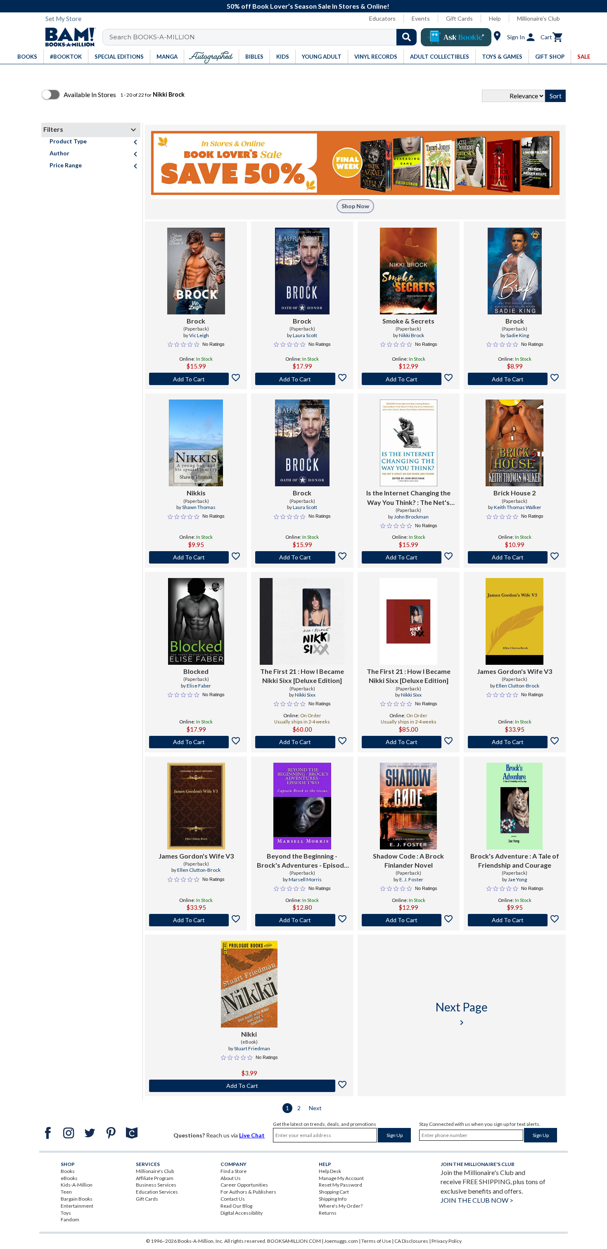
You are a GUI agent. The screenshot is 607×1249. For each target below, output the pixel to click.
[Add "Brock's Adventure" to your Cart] (515, 920)
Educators (382, 18)
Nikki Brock (411, 335)
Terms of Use (376, 1241)
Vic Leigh (199, 335)
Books (68, 1171)
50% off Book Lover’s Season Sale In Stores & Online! (308, 6)
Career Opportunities (244, 1185)
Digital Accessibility (242, 1213)
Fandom (70, 1219)
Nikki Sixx (305, 695)
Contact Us (233, 1199)
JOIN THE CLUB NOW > (477, 1200)
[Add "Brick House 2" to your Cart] (515, 557)
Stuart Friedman (252, 1048)
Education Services (157, 1192)
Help (495, 18)
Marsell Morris (305, 879)
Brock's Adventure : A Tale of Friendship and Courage (514, 860)
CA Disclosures (411, 1241)
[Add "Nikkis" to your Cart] (196, 557)
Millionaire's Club (538, 18)
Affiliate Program (154, 1178)
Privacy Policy (447, 1241)
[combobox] (265, 37)
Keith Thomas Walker (517, 507)
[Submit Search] (406, 37)
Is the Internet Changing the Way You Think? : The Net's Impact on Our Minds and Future (408, 498)
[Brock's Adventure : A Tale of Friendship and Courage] (514, 806)
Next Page (462, 1014)
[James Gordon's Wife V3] (514, 621)
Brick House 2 (514, 493)
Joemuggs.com (341, 1241)
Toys (66, 1213)
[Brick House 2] (514, 442)
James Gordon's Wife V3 (514, 671)
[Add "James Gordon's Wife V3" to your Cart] (515, 742)
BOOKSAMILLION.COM (294, 1241)
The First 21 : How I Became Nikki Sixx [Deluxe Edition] (302, 675)
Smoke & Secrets (408, 321)
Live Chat (252, 1135)
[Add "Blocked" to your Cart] (196, 742)
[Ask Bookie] (456, 37)
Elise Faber (199, 686)
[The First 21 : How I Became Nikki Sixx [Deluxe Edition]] (302, 621)
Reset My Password (340, 1185)
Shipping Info (332, 1199)
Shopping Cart (334, 1192)
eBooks (69, 1178)
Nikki (249, 1034)
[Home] (67, 37)
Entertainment (77, 1206)
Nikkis (196, 493)
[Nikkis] (196, 442)
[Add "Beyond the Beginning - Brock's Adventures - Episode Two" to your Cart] (302, 920)
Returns (328, 1213)
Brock (196, 321)
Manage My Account (341, 1178)
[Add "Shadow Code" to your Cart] (408, 920)
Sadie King (517, 335)
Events (421, 18)
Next (315, 1107)
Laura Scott (305, 335)
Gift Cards (459, 18)
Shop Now (355, 205)
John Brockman (411, 517)
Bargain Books (76, 1199)
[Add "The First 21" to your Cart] (302, 742)
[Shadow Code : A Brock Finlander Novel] (408, 806)
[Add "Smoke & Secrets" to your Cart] (408, 379)
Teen (66, 1192)
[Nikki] (249, 984)
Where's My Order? (341, 1206)
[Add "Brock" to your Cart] (196, 379)
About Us (231, 1178)
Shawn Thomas (199, 507)
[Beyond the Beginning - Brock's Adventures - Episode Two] (302, 806)
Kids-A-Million (76, 1185)
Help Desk (330, 1171)
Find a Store (234, 1171)
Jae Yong (517, 879)
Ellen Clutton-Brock (517, 686)
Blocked (196, 671)
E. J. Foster (411, 879)
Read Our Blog (236, 1206)
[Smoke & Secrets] (408, 271)
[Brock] (196, 271)
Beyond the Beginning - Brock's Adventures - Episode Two (302, 861)
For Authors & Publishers (248, 1192)
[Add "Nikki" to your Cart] (249, 1086)
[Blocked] (196, 621)
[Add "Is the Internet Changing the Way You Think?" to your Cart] (408, 557)
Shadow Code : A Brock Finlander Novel (408, 860)
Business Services (156, 1185)
